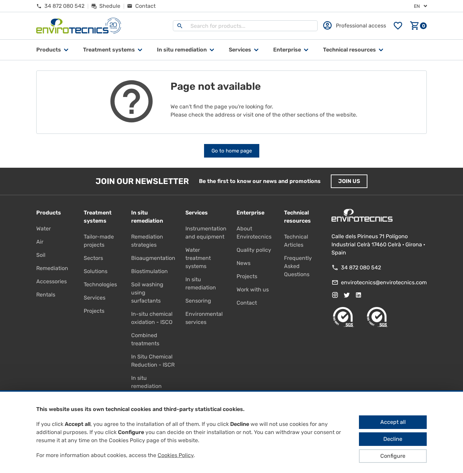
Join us (349, 181)
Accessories (51, 281)
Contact (247, 303)
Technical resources (349, 49)
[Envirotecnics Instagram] (334, 295)
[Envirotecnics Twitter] (346, 295)
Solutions (95, 271)
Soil (40, 255)
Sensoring (198, 300)
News (243, 263)
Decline (392, 439)
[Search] (180, 26)
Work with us (253, 289)
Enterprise (287, 49)
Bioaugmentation (153, 258)
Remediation (52, 268)
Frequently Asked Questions (298, 266)
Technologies (100, 284)
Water (43, 228)
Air (39, 242)
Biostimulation (149, 271)
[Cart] (418, 25)
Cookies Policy (176, 455)
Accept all (393, 422)
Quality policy (254, 250)
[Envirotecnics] (78, 26)
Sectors (93, 258)
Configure (392, 456)
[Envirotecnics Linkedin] (358, 295)
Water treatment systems (198, 258)
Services (240, 49)
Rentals (45, 294)
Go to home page (232, 151)
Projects (94, 311)
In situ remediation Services (146, 386)
